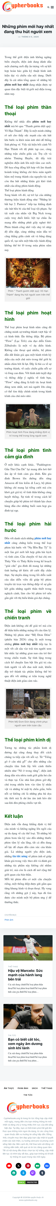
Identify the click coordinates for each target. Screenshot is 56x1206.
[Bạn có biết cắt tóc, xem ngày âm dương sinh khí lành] (28, 1016)
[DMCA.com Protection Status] (28, 1183)
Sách (35, 1088)
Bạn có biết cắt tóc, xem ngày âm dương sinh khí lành (25, 1043)
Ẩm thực (9, 1088)
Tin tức (12, 1035)
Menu (52, 7)
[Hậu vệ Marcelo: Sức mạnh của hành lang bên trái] (28, 948)
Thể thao (13, 967)
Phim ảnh (9, 920)
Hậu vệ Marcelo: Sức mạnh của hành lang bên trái (25, 975)
